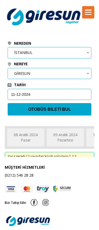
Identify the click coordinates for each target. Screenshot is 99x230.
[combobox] (49, 52)
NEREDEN (22, 43)
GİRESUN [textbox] (22, 73)
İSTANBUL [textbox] (23, 52)
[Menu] (88, 12)
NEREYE (20, 63)
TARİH (19, 84)
